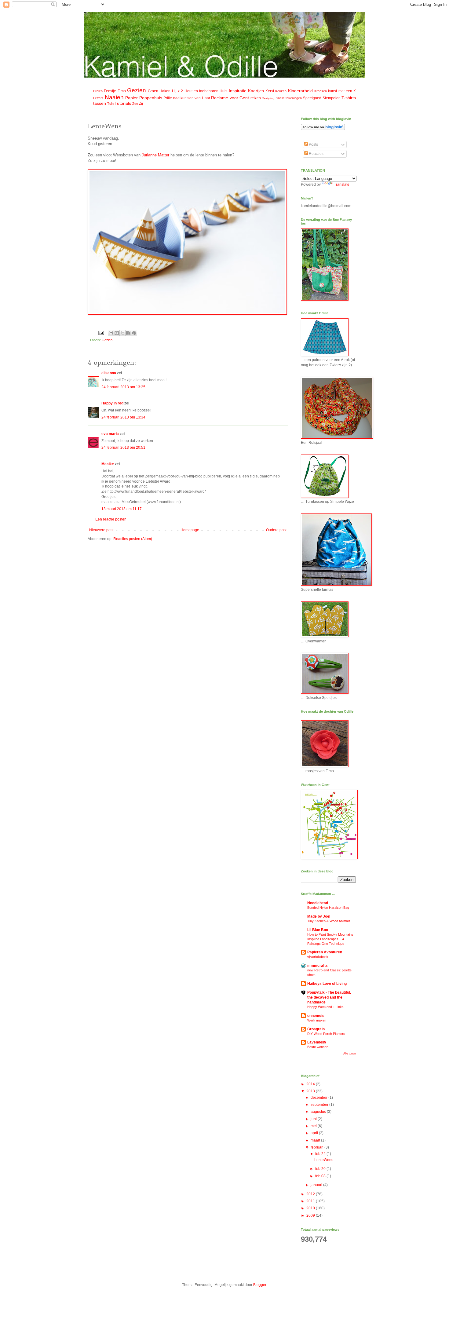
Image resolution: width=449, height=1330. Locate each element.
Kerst (269, 91)
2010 (311, 1208)
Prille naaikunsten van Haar (186, 98)
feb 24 (321, 1154)
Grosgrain (316, 1029)
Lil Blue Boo (317, 930)
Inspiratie (237, 90)
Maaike (107, 464)
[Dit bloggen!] (117, 333)
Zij (141, 103)
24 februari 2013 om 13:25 (123, 387)
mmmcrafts (317, 965)
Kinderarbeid (300, 90)
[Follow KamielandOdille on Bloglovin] (323, 129)
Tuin (110, 103)
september (320, 1104)
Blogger (259, 1285)
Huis (223, 91)
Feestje (110, 91)
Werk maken (316, 1020)
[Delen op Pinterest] (134, 333)
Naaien (114, 97)
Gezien (136, 90)
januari (317, 1185)
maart (316, 1140)
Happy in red (112, 403)
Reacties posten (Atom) (132, 539)
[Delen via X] (122, 333)
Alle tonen (349, 1053)
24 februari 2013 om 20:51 (123, 447)
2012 (311, 1194)
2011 (311, 1201)
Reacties (315, 154)
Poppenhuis (150, 97)
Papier (131, 97)
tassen (99, 103)
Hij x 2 (177, 91)
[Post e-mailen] (101, 332)
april (315, 1133)
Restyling (268, 98)
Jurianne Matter (156, 155)
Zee (135, 103)
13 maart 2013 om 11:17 (121, 509)
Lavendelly (316, 1042)
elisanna (108, 373)
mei (314, 1126)
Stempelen (332, 98)
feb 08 (321, 1176)
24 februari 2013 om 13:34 (123, 417)
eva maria (110, 434)
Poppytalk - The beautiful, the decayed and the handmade (329, 997)
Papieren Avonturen (324, 952)
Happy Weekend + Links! (326, 1007)
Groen (153, 91)
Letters (98, 98)
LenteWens (323, 1160)
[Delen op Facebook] (128, 333)
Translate (341, 184)
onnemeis (315, 1016)
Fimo (122, 91)
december (319, 1097)
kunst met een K (342, 91)
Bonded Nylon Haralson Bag (328, 907)
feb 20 (321, 1169)
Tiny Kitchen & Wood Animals (328, 921)
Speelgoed (312, 98)
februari (317, 1147)
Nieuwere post (101, 530)
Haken (164, 91)
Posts (313, 144)
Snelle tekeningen (289, 98)
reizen (255, 98)
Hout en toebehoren (201, 91)
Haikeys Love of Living (327, 983)
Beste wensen (317, 1047)
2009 (311, 1215)
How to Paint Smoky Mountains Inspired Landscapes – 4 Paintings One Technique (330, 939)
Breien (98, 91)
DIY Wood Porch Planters (326, 1034)
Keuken (281, 91)
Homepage (190, 530)
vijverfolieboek (317, 957)
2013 (311, 1091)
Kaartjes (256, 90)
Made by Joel (318, 916)
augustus (319, 1111)
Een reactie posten (110, 519)
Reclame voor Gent (230, 97)
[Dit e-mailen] (111, 333)
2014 (311, 1084)
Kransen (320, 91)
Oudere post (276, 530)
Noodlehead (317, 903)
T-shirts (348, 97)
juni (314, 1119)
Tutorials (123, 103)
